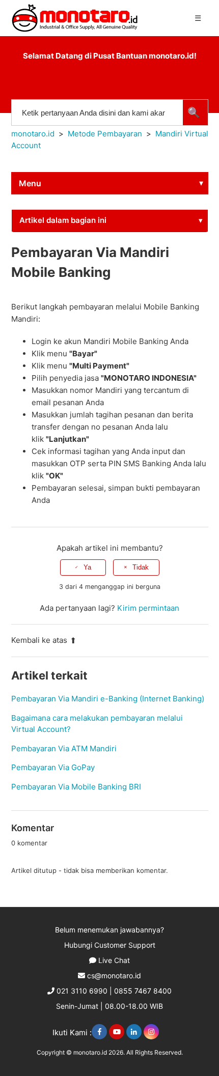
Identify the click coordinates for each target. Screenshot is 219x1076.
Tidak (140, 567)
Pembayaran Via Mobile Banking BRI (76, 786)
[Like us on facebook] (99, 1031)
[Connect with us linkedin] (134, 1031)
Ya (87, 567)
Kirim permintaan (148, 608)
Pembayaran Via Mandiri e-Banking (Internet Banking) (107, 698)
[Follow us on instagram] (151, 1031)
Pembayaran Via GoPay (53, 767)
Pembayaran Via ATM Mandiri (64, 748)
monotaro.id (32, 133)
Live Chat (114, 960)
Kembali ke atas (39, 640)
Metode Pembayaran (105, 133)
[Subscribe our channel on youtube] (116, 1031)
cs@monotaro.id (114, 975)
